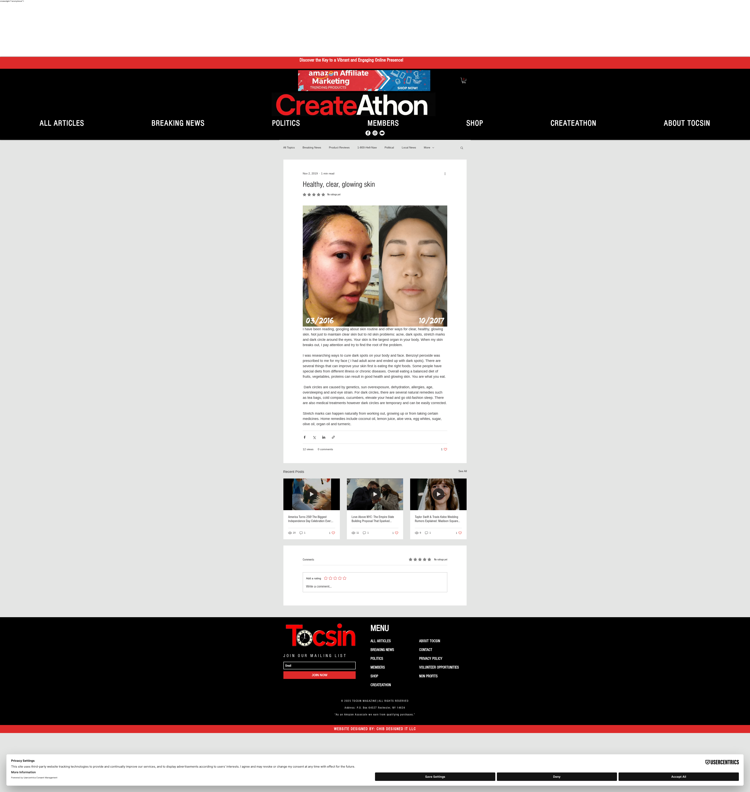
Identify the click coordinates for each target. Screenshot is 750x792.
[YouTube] (382, 133)
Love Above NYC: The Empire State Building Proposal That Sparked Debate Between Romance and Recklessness (373, 519)
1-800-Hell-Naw (367, 147)
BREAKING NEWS (382, 650)
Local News (409, 147)
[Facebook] (368, 133)
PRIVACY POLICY (430, 658)
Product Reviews (339, 147)
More (427, 147)
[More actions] (445, 173)
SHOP (374, 676)
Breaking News (312, 147)
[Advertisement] (375, 29)
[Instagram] (375, 133)
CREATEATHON (381, 685)
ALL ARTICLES (381, 641)
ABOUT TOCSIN (429, 641)
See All (462, 471)
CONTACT (425, 650)
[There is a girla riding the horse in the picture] (311, 494)
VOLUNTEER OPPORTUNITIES (439, 667)
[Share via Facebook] (304, 437)
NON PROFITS (428, 676)
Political (389, 147)
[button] (464, 80)
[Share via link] (333, 437)
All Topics (289, 147)
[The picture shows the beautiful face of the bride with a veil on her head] (438, 494)
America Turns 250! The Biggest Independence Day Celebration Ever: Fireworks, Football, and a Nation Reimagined (309, 519)
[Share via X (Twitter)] (314, 437)
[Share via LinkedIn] (324, 437)
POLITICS (377, 658)
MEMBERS (378, 667)
